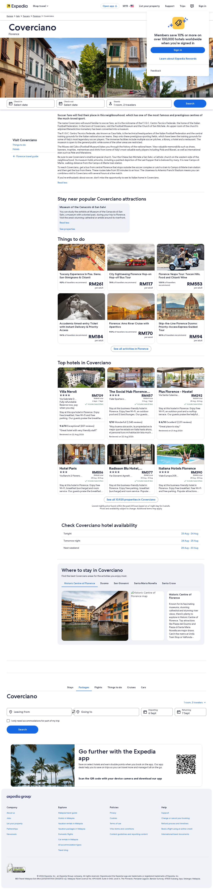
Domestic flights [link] (65, 834)
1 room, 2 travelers (125, 105)
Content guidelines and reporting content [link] (129, 834)
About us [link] (11, 813)
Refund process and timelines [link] (174, 823)
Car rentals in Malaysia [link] (68, 839)
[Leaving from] (39, 712)
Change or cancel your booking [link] (175, 818)
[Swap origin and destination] (73, 711)
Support (169, 5)
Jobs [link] (9, 818)
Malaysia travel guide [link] (67, 813)
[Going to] (106, 712)
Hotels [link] (16, 149)
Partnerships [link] (12, 828)
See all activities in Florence (131, 348)
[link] (178, 70)
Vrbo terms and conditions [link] (122, 828)
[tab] (80, 583)
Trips (182, 5)
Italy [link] (18, 16)
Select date (21, 105)
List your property (149, 5)
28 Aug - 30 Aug (189, 547)
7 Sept (186, 713)
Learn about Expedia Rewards (177, 58)
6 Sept (152, 713)
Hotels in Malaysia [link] (66, 818)
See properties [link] (67, 228)
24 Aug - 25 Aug (189, 540)
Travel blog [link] (63, 850)
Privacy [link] (113, 813)
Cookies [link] (113, 818)
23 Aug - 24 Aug (189, 533)
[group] (184, 620)
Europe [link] (10, 16)
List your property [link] (14, 823)
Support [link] (165, 813)
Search (190, 103)
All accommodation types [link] (69, 844)
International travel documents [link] (175, 834)
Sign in (202, 5)
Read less (62, 182)
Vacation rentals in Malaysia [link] (70, 823)
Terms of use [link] (115, 823)
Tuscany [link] (26, 16)
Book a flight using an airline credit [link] (176, 828)
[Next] (124, 615)
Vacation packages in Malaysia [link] (71, 828)
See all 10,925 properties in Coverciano (131, 499)
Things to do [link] (19, 144)
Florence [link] (37, 16)
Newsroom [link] (12, 834)
